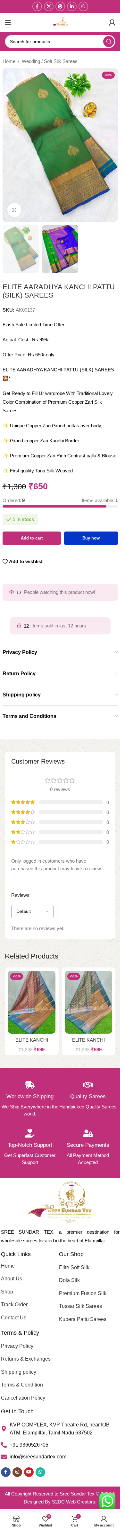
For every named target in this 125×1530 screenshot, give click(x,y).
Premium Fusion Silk (82, 1293)
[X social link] (49, 6)
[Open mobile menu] (8, 22)
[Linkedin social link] (72, 6)
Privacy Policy (17, 1346)
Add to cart (32, 538)
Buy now (91, 538)
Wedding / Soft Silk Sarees (50, 61)
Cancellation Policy (23, 1398)
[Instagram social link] (17, 1472)
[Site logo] (60, 22)
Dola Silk (69, 1280)
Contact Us (13, 1317)
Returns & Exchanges (26, 1359)
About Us (11, 1278)
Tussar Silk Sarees (80, 1306)
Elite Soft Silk (74, 1267)
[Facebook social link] (37, 6)
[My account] (112, 22)
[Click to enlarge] (14, 210)
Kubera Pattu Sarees (82, 1319)
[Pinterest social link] (60, 6)
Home (9, 61)
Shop (7, 1291)
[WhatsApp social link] (83, 6)
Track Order (14, 1304)
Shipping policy (18, 1372)
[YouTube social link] (29, 1472)
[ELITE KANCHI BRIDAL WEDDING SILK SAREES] (31, 1002)
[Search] (108, 41)
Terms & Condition (22, 1384)
